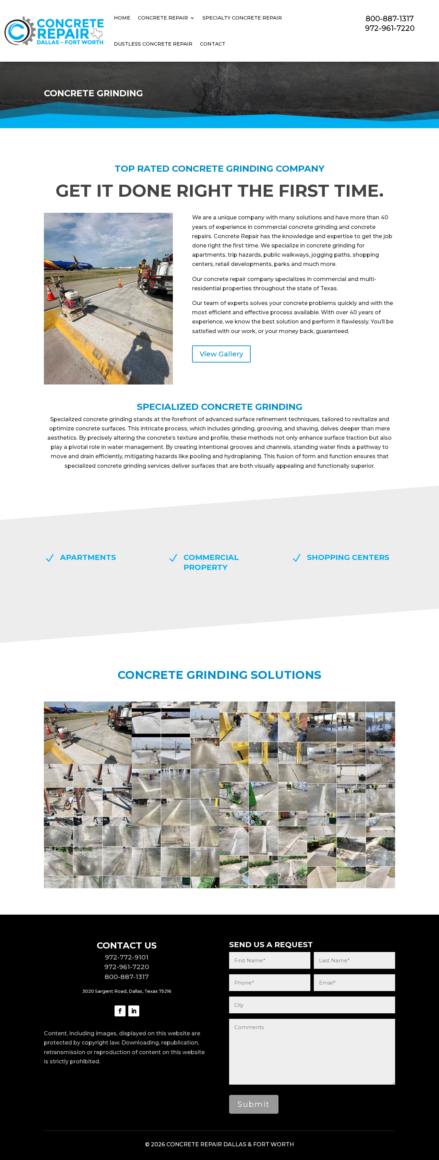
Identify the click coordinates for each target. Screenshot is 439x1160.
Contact (212, 44)
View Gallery (221, 354)
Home (122, 18)
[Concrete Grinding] (88, 762)
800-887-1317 (390, 18)
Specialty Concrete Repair (242, 18)
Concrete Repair (163, 18)
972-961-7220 (390, 28)
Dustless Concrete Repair (153, 44)
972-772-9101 (127, 957)
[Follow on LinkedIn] (133, 1010)
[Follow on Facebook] (120, 1010)
